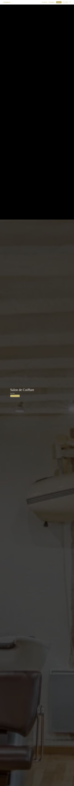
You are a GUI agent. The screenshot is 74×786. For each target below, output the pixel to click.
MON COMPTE (65, 2)
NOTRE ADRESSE (51, 2)
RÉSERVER (59, 2)
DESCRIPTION (44, 2)
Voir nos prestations (15, 395)
